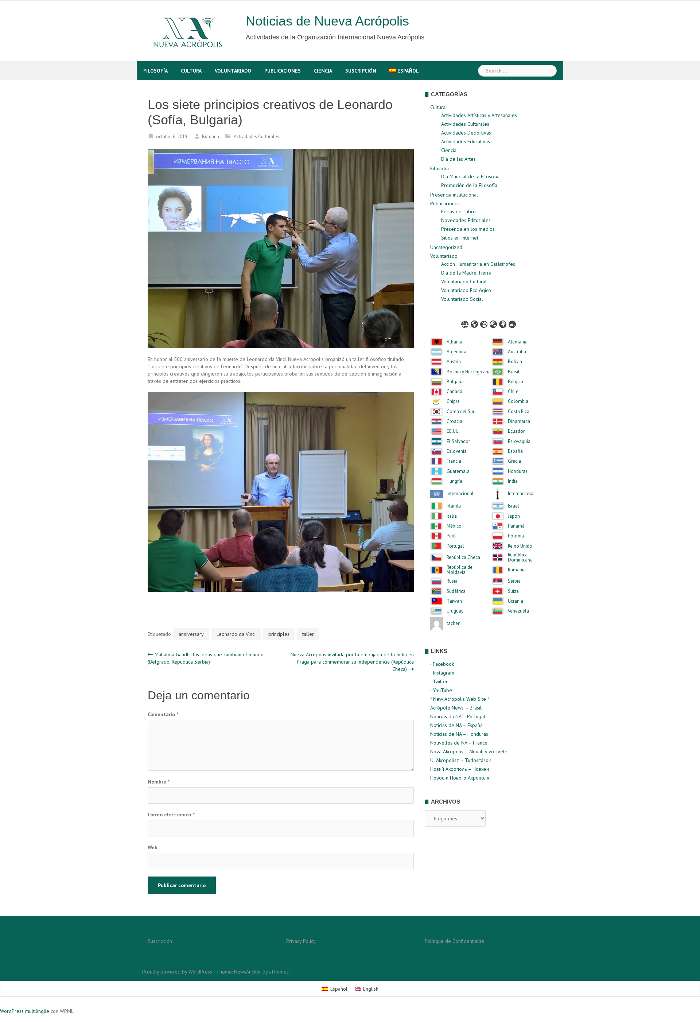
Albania (454, 342)
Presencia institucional (454, 194)
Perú (451, 536)
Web (153, 847)
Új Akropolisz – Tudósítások (460, 760)
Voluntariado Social (462, 299)
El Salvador (458, 441)
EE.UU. (453, 431)
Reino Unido (520, 546)
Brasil (514, 371)
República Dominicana (520, 557)
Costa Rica (518, 411)
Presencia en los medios (468, 229)
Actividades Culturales (256, 136)
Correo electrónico (171, 814)
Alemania (518, 342)
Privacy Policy (301, 941)
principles (278, 634)
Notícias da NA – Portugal (457, 716)
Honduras (518, 471)
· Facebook (442, 664)
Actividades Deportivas (466, 132)
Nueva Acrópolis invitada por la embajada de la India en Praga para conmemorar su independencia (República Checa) (352, 661)
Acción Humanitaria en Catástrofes (478, 264)
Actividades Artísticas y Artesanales (479, 115)
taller (308, 634)
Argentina (456, 351)
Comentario (163, 714)
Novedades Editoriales (466, 220)
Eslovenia (457, 451)
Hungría (454, 481)
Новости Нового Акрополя (459, 777)
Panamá (516, 526)
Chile (513, 391)
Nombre (159, 781)
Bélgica (515, 381)
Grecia (514, 461)
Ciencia (323, 70)
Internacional (460, 493)
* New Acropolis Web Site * (459, 699)
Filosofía (155, 70)
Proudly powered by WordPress (177, 971)
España (515, 451)
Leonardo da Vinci (236, 634)
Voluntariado (233, 70)
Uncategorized (446, 247)
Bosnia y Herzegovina (469, 371)
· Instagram (442, 672)
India (513, 481)
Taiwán (454, 601)
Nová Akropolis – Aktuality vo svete (469, 751)
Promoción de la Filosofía (469, 185)
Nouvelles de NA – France (458, 742)
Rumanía (517, 569)
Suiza (513, 591)
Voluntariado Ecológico (466, 290)
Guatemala (458, 471)
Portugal (455, 546)
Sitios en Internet (459, 237)
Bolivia (515, 361)
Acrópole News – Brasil (456, 707)
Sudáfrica (456, 591)
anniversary (191, 634)
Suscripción (360, 70)
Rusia (452, 581)
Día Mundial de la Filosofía (470, 176)
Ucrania (515, 601)
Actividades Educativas (465, 141)
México (454, 526)
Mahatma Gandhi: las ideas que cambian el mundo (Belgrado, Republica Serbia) (206, 658)
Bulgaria (210, 136)
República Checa (463, 557)
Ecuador (516, 431)
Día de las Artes (458, 159)
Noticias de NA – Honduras (459, 734)
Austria (454, 361)
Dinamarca (519, 421)
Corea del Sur (460, 411)
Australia (517, 351)
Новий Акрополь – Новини (459, 769)
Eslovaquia (519, 441)
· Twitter (439, 681)
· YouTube (441, 690)
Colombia (518, 401)
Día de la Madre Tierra (466, 272)
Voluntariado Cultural (464, 281)
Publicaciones (282, 70)
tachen (453, 623)
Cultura (191, 70)
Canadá (454, 391)
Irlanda (454, 506)
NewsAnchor (247, 971)
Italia (452, 516)
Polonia (516, 536)
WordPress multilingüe (24, 1011)
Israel (513, 506)
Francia (454, 461)
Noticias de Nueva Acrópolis (327, 20)
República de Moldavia (459, 570)
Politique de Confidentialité (454, 941)
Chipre (453, 401)
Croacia (454, 421)
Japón (514, 516)
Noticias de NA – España (456, 725)
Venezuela (518, 611)
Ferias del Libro (458, 211)
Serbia (514, 581)
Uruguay (455, 611)
